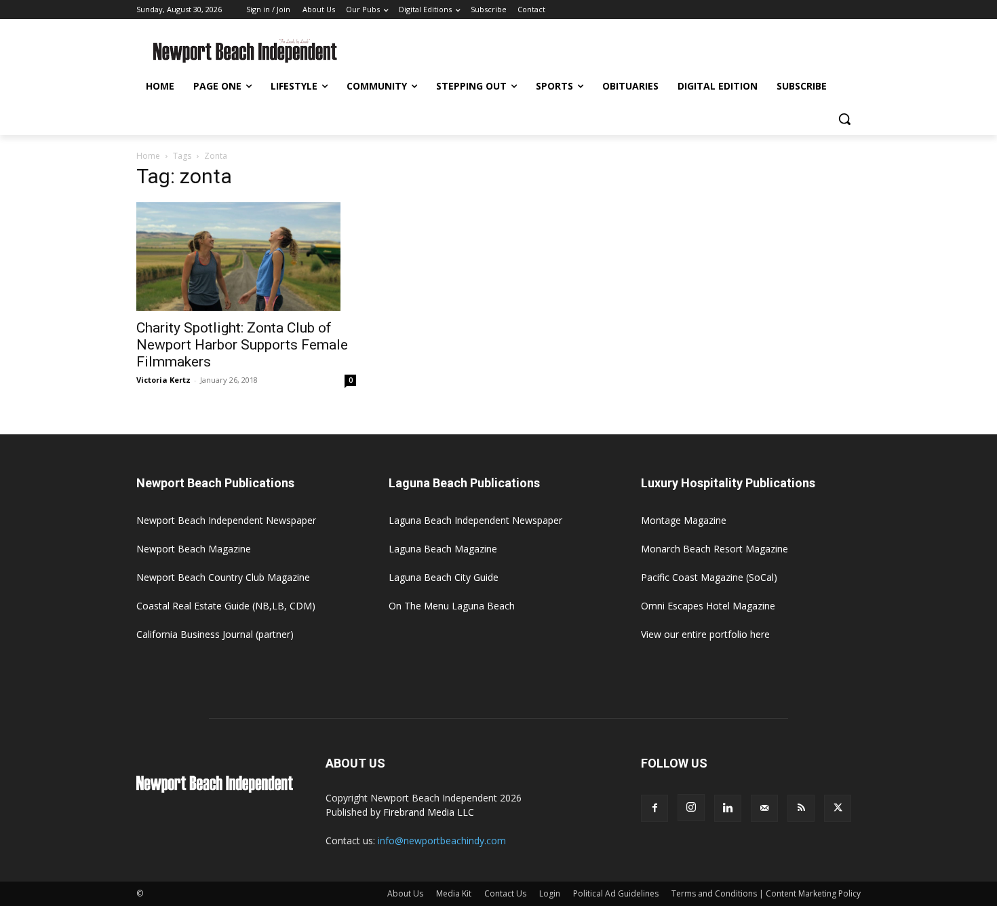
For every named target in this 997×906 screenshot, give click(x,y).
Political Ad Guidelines (616, 893)
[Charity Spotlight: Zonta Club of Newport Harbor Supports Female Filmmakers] (246, 256)
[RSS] (801, 808)
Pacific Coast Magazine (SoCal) (709, 577)
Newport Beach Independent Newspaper (226, 520)
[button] (844, 118)
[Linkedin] (727, 808)
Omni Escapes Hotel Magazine (708, 605)
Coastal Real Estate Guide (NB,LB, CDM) (225, 605)
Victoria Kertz (163, 380)
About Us (405, 893)
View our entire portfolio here (705, 634)
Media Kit (453, 893)
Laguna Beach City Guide (443, 577)
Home (148, 156)
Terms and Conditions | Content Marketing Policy (766, 893)
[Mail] (764, 808)
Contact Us (505, 893)
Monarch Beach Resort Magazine (714, 548)
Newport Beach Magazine (193, 548)
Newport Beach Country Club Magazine (223, 577)
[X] (837, 808)
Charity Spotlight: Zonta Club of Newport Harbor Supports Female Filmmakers (242, 345)
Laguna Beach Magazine (443, 548)
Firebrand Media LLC (428, 812)
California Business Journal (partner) (215, 634)
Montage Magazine (683, 520)
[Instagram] (691, 807)
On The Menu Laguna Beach (452, 605)
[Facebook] (654, 808)
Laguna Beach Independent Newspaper (475, 520)
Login (549, 893)
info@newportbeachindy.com (442, 840)
